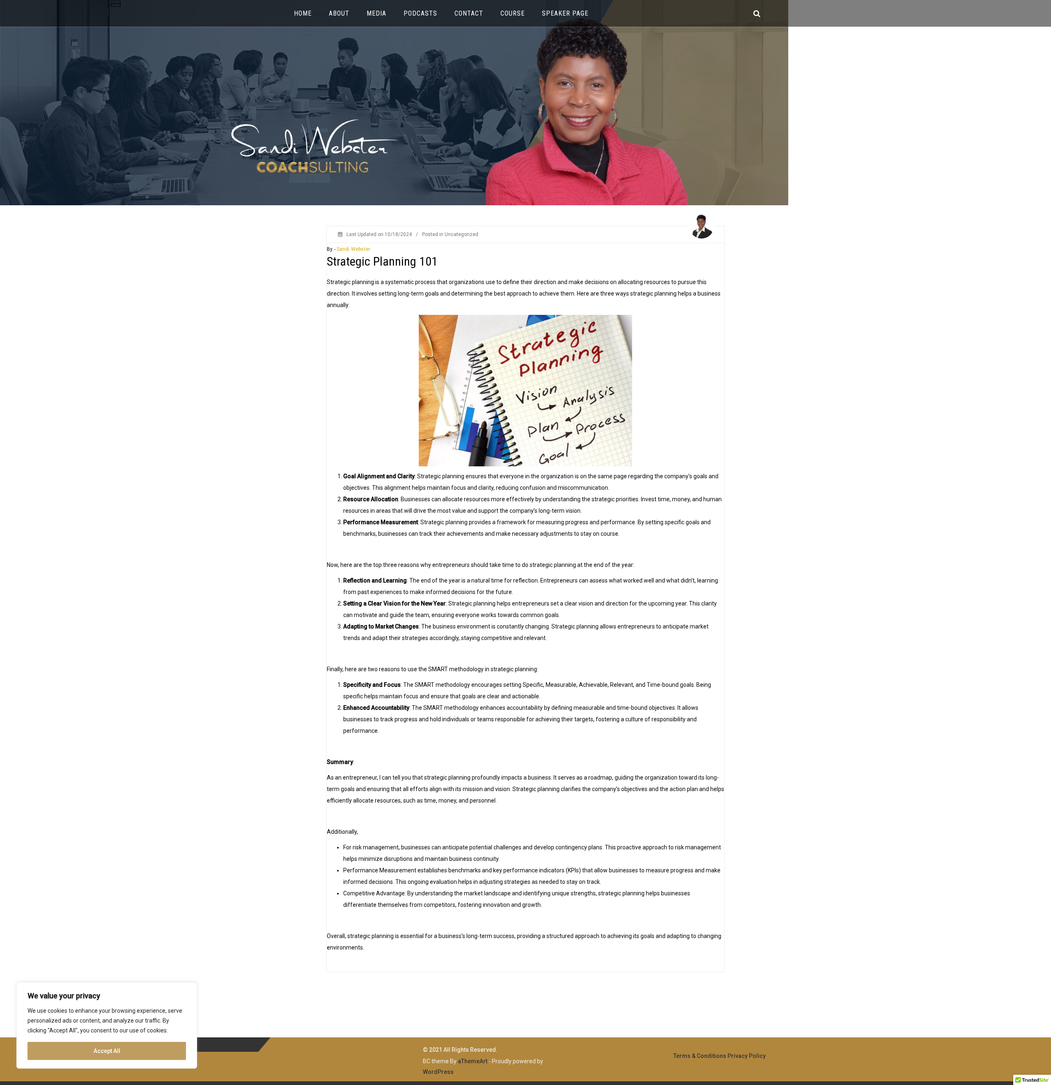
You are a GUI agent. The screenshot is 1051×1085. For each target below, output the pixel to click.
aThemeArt (472, 1061)
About (339, 13)
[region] (106, 1025)
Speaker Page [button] (565, 13)
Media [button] (376, 13)
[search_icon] (757, 13)
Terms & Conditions (699, 1056)
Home (303, 13)
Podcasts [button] (420, 13)
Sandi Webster (353, 249)
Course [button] (512, 13)
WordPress (438, 1072)
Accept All (107, 1051)
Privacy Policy (746, 1056)
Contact (468, 13)
